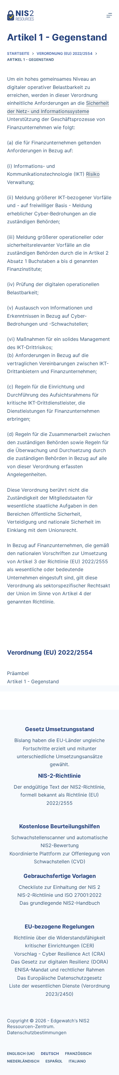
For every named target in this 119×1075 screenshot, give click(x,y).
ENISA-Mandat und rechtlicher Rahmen (59, 970)
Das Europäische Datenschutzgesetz (59, 978)
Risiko (93, 174)
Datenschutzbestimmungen (37, 1032)
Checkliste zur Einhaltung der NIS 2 (59, 887)
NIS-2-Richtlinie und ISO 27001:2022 (59, 895)
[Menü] (109, 15)
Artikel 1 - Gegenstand (33, 681)
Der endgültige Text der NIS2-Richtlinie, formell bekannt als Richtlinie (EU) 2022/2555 (59, 795)
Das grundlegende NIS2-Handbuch (60, 903)
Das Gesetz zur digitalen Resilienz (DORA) (59, 962)
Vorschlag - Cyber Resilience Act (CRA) (59, 954)
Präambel (18, 673)
